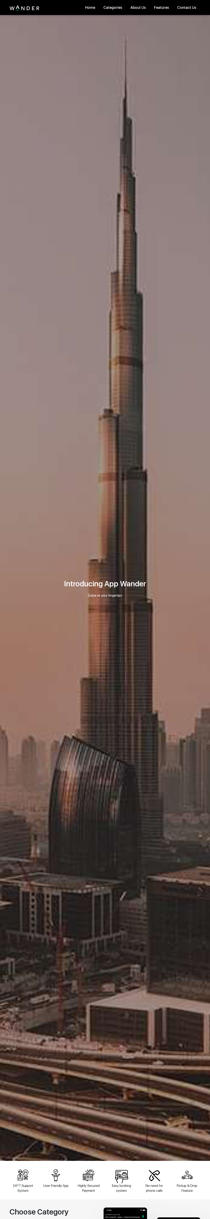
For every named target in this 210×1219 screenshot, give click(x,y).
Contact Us (186, 7)
